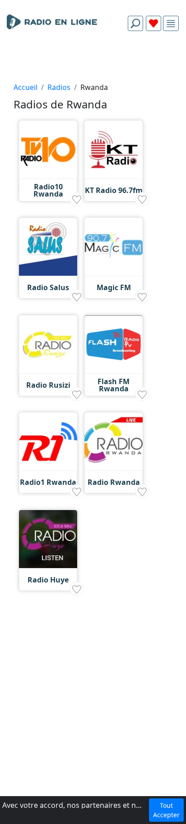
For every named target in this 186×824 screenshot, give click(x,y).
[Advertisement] (93, 59)
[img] (171, 23)
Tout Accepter (166, 810)
